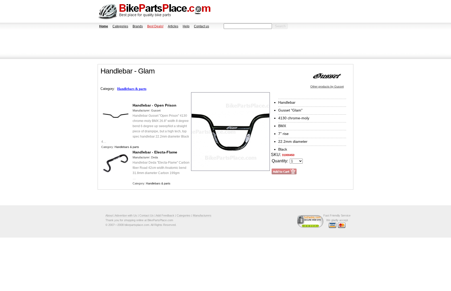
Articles (173, 26)
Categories (120, 26)
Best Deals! (155, 26)
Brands (138, 26)
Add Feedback (165, 215)
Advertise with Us (126, 215)
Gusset (156, 110)
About (109, 215)
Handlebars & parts (131, 89)
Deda (154, 157)
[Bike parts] (154, 11)
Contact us (201, 26)
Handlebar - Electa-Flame (155, 152)
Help (186, 26)
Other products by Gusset (327, 86)
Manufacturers (202, 215)
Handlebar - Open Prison (154, 105)
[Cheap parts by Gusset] (327, 76)
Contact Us (146, 215)
